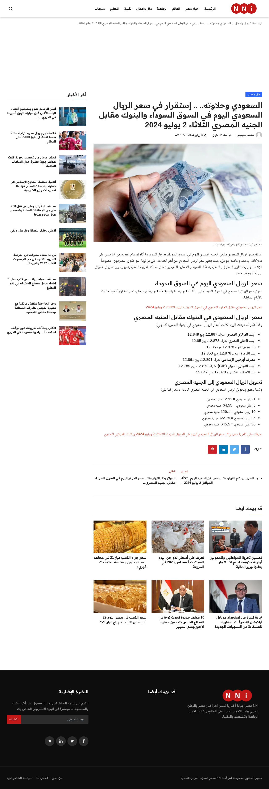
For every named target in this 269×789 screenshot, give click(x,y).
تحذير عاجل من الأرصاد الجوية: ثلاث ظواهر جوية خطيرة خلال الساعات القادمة (32, 162)
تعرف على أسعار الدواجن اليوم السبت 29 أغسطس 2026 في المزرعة (181, 562)
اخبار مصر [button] (192, 8)
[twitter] (72, 741)
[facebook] (83, 741)
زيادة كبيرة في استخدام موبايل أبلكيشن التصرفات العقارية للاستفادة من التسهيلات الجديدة (238, 622)
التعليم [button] (114, 8)
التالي (172, 471)
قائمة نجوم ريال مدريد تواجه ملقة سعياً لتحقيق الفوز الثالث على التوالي (33, 137)
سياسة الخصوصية (19, 778)
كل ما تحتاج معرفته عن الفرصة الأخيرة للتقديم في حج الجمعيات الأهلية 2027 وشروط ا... (34, 259)
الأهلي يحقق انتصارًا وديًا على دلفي (33, 230)
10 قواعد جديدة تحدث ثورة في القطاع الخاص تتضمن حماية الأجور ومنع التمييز (181, 622)
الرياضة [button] (162, 8)
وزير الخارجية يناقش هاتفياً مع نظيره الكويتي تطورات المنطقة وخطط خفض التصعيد (35, 308)
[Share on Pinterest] (212, 449)
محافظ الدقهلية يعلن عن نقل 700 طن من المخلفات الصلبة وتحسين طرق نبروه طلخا (33, 210)
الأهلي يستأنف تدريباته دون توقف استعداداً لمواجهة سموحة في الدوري (31, 330)
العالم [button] (176, 8)
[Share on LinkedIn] (223, 449)
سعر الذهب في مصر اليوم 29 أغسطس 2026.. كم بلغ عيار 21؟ (123, 619)
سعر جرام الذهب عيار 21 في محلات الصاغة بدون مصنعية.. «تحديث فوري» (120, 562)
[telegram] (49, 741)
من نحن (57, 778)
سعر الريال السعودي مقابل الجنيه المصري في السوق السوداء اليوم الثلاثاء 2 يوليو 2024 (204, 307)
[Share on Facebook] (245, 449)
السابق (184, 471)
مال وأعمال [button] (144, 8)
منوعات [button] (100, 8)
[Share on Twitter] (234, 449)
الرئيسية (210, 8)
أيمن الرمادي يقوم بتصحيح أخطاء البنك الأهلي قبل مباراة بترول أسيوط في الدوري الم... (31, 113)
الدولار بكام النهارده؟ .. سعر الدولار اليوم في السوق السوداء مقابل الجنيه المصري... (135, 480)
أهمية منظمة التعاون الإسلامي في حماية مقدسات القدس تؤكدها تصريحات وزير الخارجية (33, 186)
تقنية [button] (127, 8)
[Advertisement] (134, 60)
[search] (11, 9)
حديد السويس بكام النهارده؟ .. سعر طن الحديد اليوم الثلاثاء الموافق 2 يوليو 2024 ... (221, 480)
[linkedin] (61, 741)
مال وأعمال (241, 23)
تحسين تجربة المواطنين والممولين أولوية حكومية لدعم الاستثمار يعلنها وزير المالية (236, 562)
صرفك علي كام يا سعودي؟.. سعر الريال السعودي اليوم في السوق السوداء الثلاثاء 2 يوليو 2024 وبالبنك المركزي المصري (183, 434)
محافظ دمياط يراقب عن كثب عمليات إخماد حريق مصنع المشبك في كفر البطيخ (31, 283)
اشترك (13, 719)
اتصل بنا (42, 778)
